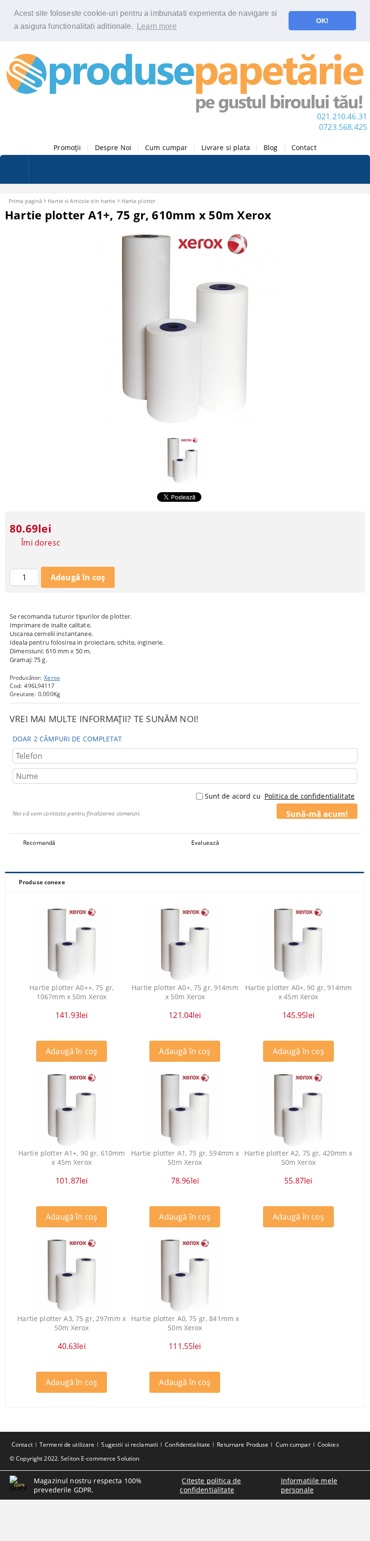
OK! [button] (322, 21)
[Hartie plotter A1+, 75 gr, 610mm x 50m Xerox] (185, 427)
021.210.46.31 (342, 116)
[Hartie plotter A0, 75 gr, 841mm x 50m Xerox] (185, 1275)
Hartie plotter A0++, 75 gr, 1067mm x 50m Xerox (71, 992)
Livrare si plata (225, 147)
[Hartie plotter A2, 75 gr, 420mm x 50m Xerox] (298, 1109)
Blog (271, 147)
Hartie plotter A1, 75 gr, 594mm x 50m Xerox (185, 1157)
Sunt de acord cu (280, 796)
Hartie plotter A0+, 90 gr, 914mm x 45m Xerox (298, 992)
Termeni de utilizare (67, 1444)
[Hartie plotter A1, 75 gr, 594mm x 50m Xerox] (185, 1109)
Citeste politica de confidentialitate (210, 1485)
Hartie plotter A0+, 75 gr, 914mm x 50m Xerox (185, 992)
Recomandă (39, 843)
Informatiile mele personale (309, 1485)
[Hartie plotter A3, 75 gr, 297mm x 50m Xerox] (71, 1275)
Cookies (328, 1444)
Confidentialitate (187, 1444)
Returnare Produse (242, 1444)
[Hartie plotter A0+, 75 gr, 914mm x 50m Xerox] (185, 944)
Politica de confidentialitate (309, 796)
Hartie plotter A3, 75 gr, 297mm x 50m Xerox (71, 1323)
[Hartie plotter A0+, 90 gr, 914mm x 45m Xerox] (298, 944)
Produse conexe (42, 882)
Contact (304, 147)
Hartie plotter (138, 200)
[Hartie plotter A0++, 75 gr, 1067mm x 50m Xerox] (71, 944)
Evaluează (205, 843)
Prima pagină (25, 200)
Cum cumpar (166, 147)
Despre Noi (113, 147)
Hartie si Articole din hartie (81, 200)
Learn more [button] (157, 26)
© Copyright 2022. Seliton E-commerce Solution (74, 1458)
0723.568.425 (343, 127)
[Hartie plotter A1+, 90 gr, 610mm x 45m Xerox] (71, 1109)
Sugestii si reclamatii (129, 1444)
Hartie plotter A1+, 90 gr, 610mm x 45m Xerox (71, 1157)
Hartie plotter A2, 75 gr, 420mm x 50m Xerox (298, 1157)
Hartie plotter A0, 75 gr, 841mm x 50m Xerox (185, 1323)
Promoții (67, 147)
